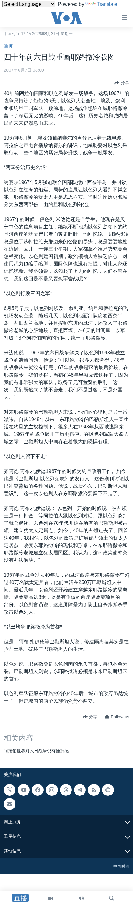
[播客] (108, 790)
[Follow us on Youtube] (23, 790)
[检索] (111, 898)
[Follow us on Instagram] (52, 790)
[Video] (50, 898)
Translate (107, 4)
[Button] (121, 82)
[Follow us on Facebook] (38, 790)
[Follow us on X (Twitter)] (9, 790)
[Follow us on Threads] (66, 790)
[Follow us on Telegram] (80, 790)
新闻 (9, 45)
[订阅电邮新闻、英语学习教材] (9, 804)
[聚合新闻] (94, 790)
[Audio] (81, 898)
